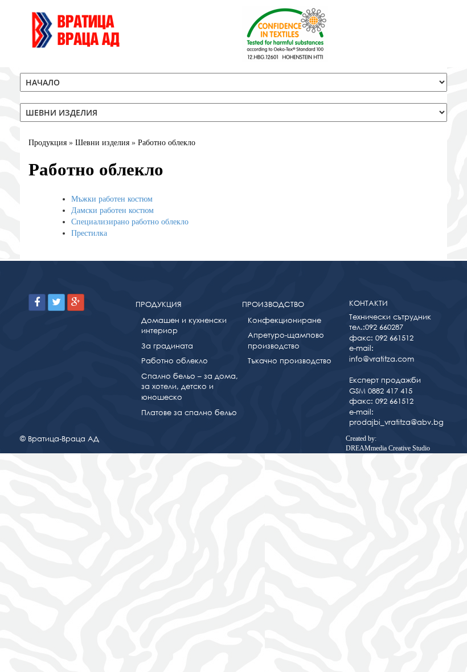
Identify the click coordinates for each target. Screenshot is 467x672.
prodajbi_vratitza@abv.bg (396, 422)
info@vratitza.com (381, 359)
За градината (167, 346)
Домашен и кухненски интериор (184, 325)
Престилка (89, 233)
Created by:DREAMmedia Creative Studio (388, 443)
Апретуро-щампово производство (286, 340)
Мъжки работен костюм (112, 199)
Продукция (47, 142)
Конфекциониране (284, 320)
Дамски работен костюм (112, 210)
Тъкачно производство (289, 361)
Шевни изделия (102, 142)
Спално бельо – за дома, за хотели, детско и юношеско (189, 386)
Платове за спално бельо (189, 412)
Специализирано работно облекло (130, 222)
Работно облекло (166, 142)
